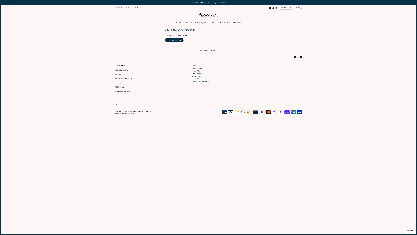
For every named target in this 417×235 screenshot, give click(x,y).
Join (125, 8)
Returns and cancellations (200, 81)
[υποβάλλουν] (129, 7)
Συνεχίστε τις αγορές (174, 40)
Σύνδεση (118, 8)
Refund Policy (196, 74)
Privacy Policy (196, 71)
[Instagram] (273, 7)
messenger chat (120, 83)
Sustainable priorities (199, 79)
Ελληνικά (284, 8)
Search (194, 66)
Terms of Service (197, 76)
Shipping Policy (197, 68)
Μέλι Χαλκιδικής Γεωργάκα (142, 111)
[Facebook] (270, 7)
